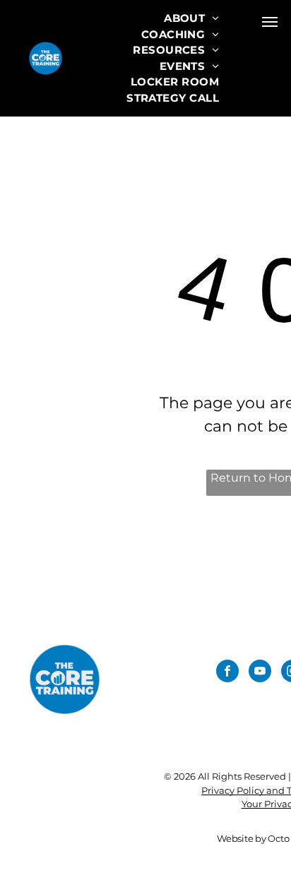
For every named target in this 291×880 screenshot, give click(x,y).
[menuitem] (191, 19)
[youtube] (260, 673)
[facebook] (227, 673)
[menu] (270, 22)
